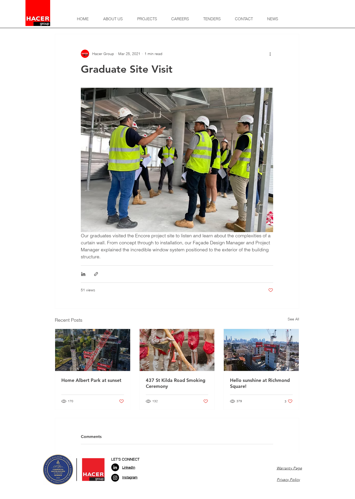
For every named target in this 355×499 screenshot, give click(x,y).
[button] (113, 19)
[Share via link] (96, 274)
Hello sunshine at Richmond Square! (260, 383)
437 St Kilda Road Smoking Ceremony (175, 383)
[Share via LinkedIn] (83, 274)
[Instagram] (115, 478)
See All (293, 319)
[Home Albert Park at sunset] (92, 350)
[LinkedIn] (115, 467)
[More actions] (270, 54)
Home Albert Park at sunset (91, 380)
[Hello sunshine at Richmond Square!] (261, 350)
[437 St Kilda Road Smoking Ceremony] (177, 350)
